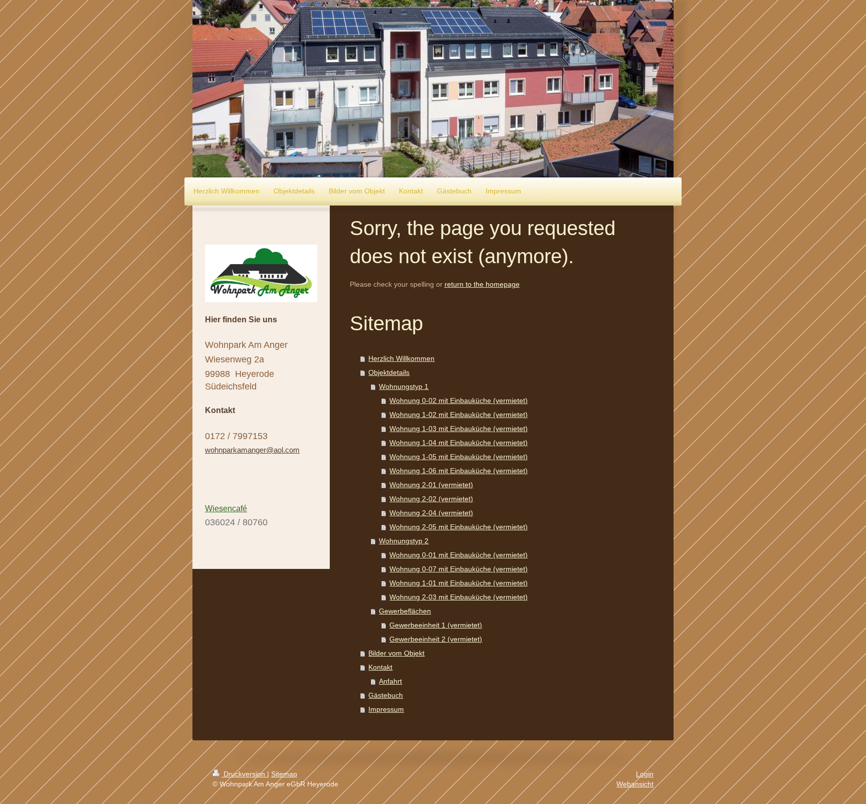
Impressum (386, 709)
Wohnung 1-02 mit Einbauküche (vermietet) (458, 415)
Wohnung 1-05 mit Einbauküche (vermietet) (458, 457)
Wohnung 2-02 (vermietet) (431, 499)
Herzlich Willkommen (401, 358)
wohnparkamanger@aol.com (252, 450)
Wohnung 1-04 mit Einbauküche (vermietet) (458, 443)
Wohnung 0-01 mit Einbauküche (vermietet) (458, 555)
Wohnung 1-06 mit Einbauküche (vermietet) (458, 471)
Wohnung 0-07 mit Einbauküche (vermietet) (458, 569)
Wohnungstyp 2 (403, 541)
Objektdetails (388, 372)
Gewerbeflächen (405, 611)
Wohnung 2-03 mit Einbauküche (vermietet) (458, 597)
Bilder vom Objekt (396, 653)
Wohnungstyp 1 (403, 386)
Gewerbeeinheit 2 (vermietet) (435, 639)
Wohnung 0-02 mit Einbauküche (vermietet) (458, 400)
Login (645, 774)
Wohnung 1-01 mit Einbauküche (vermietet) (458, 583)
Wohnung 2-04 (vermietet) (431, 513)
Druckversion (244, 774)
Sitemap (284, 774)
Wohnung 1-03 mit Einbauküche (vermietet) (458, 429)
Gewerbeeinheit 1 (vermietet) (435, 625)
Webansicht (635, 784)
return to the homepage (482, 284)
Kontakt (380, 667)
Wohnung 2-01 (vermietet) (431, 485)
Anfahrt (390, 681)
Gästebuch (385, 695)
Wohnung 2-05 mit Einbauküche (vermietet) (458, 527)
